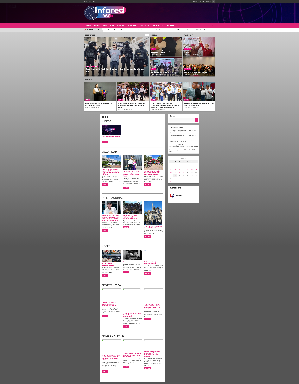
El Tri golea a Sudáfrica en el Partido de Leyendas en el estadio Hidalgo (132, 314)
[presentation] (146, 35)
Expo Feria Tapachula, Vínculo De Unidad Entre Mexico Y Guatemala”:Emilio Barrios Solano (111, 357)
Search (196, 120)
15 (191, 170)
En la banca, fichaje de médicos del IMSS (151, 262)
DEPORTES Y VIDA (145, 25)
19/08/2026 (154, 54)
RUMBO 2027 (121, 25)
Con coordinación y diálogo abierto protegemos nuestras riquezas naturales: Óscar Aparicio (132, 174)
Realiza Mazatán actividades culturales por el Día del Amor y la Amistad (132, 355)
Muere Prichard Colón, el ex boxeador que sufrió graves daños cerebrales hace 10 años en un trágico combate (110, 218)
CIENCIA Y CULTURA (158, 25)
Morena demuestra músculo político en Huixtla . (197, 52)
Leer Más (105, 142)
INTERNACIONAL (132, 25)
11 (175, 170)
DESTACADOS (90, 35)
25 (175, 175)
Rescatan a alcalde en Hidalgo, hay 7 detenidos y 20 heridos (163, 52)
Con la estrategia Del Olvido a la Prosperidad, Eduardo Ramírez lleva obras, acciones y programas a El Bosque (171, 29)
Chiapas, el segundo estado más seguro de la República (113, 71)
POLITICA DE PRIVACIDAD (205, 1)
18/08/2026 (154, 74)
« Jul (170, 181)
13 (183, 170)
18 (175, 172)
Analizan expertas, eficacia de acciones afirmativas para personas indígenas (197, 72)
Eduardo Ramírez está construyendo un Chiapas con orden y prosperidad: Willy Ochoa (116, 29)
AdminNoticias (96, 74)
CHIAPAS (88, 25)
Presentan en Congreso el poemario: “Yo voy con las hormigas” (98, 104)
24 (171, 175)
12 (179, 170)
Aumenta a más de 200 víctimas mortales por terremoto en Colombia (130, 217)
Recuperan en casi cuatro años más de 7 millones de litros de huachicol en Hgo (164, 72)
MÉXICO (112, 25)
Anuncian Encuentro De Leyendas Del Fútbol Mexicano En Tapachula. (109, 304)
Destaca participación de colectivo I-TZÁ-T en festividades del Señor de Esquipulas (152, 354)
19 (179, 172)
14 (187, 170)
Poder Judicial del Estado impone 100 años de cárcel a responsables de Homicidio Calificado (110, 172)
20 (183, 172)
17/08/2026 (187, 54)
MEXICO (154, 35)
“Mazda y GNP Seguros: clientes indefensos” (109, 264)
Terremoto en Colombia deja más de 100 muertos (153, 227)
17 (171, 172)
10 (171, 170)
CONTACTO (195, 1)
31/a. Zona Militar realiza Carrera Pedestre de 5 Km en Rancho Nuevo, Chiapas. (153, 172)
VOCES (105, 25)
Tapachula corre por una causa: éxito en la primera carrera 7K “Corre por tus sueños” (152, 306)
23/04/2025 (89, 74)
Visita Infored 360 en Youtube (111, 137)
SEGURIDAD (97, 25)
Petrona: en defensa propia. (131, 262)
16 (196, 170)
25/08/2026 (88, 107)
